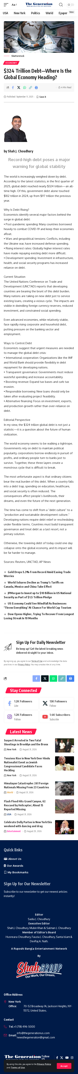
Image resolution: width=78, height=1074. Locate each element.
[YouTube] (66, 1057)
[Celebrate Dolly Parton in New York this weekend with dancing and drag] (64, 827)
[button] (64, 1066)
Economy (11, 63)
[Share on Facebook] (13, 87)
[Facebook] (21, 703)
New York (11, 749)
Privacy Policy (44, 1064)
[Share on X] (18, 87)
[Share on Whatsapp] (24, 87)
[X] (57, 703)
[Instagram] (21, 717)
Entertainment (14, 831)
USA (9, 814)
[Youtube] (57, 717)
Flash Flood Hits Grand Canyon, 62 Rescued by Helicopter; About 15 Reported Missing (25, 805)
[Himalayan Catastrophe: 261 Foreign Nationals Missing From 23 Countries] (64, 788)
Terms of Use (18, 1067)
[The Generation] (39, 4)
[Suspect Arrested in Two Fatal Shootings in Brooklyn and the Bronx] (64, 745)
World (10, 792)
